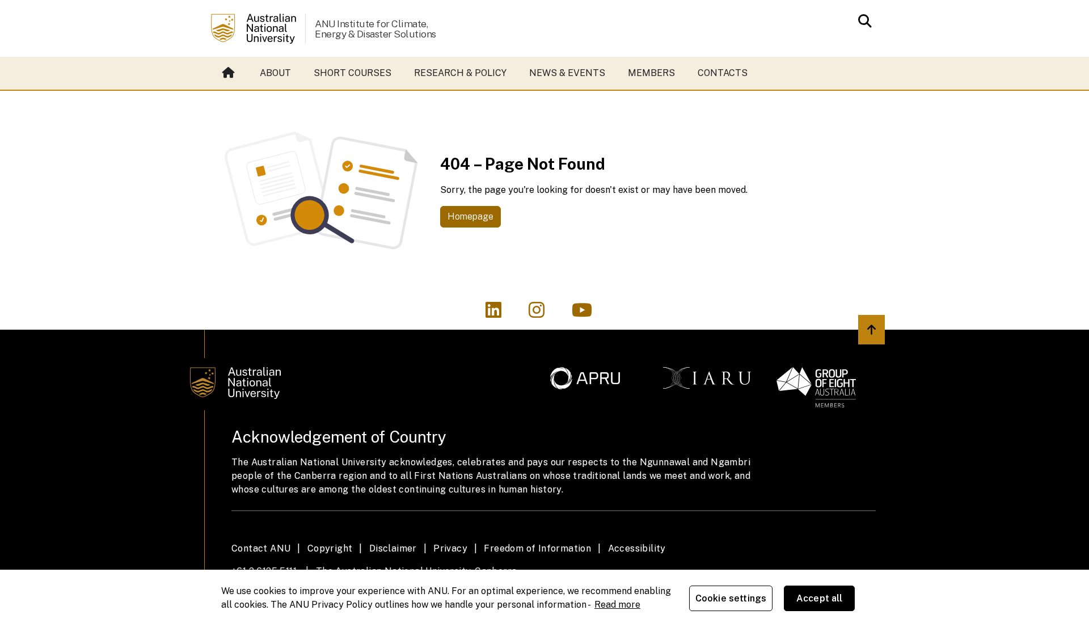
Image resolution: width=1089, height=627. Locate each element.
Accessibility (637, 548)
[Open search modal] (862, 21)
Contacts (723, 73)
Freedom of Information (537, 548)
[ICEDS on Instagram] (543, 313)
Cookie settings (730, 598)
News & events (567, 73)
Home (229, 73)
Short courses (352, 73)
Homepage (470, 216)
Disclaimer (393, 548)
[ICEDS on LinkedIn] (500, 313)
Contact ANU (260, 548)
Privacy (450, 548)
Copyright (330, 548)
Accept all (819, 598)
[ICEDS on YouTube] (587, 313)
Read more (617, 604)
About (275, 73)
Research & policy (460, 73)
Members (651, 73)
